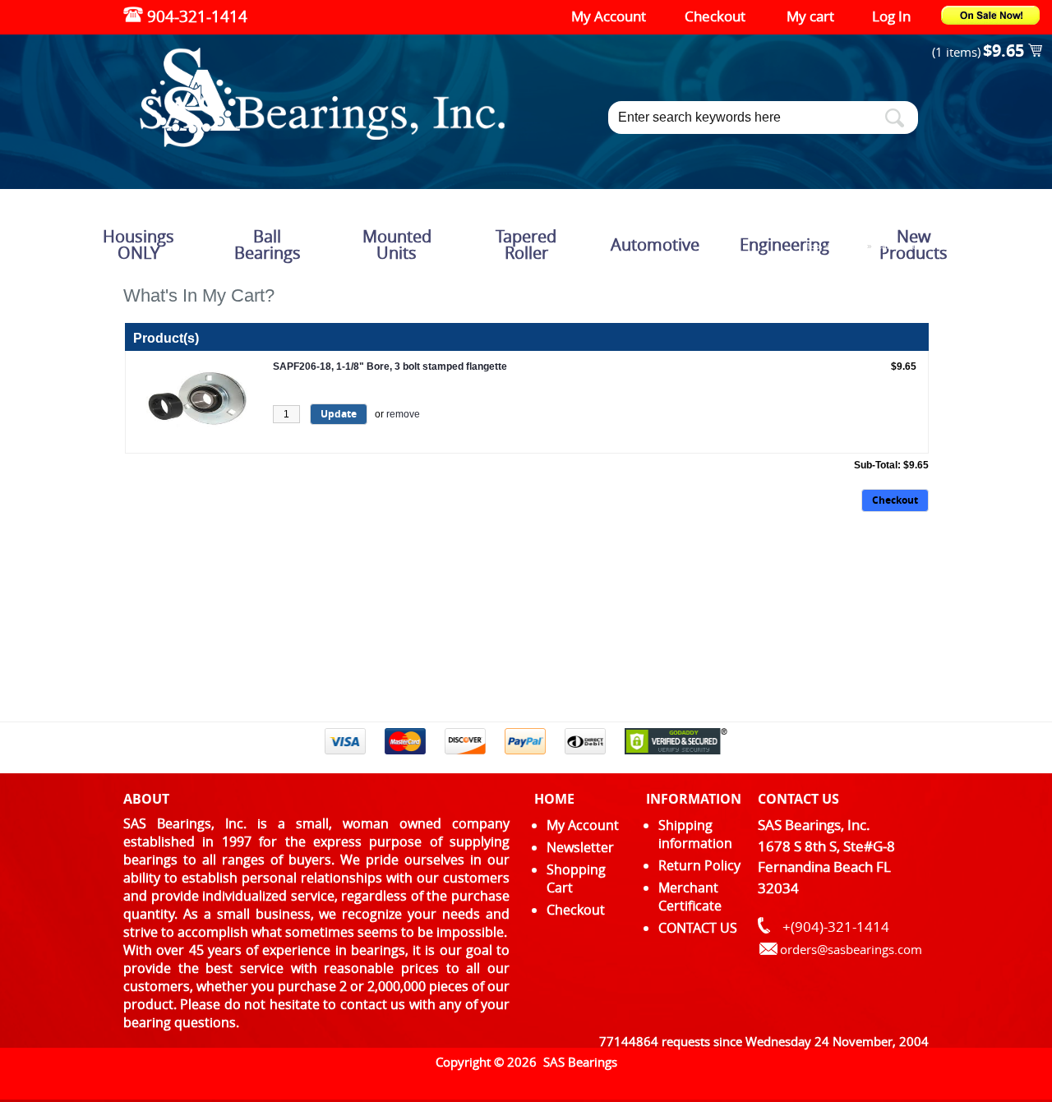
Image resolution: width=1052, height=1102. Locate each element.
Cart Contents (902, 246)
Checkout (895, 500)
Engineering (784, 244)
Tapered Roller (526, 244)
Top (813, 246)
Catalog (848, 246)
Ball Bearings (267, 244)
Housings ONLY (138, 244)
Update (339, 414)
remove (403, 414)
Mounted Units (396, 244)
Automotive (655, 244)
